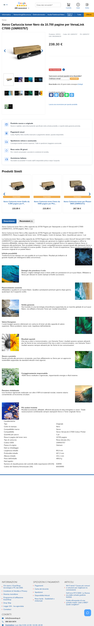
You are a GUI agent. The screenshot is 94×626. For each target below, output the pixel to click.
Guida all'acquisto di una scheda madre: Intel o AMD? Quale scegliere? (77, 602)
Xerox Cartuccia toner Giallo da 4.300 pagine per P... (16, 203)
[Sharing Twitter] (56, 95)
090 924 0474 (10, 622)
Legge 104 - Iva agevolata (13, 606)
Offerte (89, 15)
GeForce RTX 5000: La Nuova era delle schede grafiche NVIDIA (78, 595)
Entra (87, 8)
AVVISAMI (74, 79)
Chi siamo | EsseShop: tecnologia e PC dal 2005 (13, 587)
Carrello (68, 8)
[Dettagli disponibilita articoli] (63, 70)
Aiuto (78, 8)
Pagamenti (39, 586)
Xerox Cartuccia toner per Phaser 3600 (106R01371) (77, 203)
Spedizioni (39, 592)
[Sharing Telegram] (71, 95)
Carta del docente (42, 589)
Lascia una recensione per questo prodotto (63, 104)
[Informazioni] (78, 4)
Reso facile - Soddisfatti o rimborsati (44, 600)
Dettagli (80, 84)
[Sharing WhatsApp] (66, 95)
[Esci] (87, 5)
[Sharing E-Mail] (61, 95)
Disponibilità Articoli (42, 595)
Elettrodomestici (39, 15)
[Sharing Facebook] (51, 95)
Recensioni (26, 221)
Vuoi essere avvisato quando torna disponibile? (65, 76)
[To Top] (88, 620)
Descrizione (9, 221)
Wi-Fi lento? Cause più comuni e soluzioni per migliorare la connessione (78, 588)
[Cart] (68, 6)
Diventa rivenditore (10, 594)
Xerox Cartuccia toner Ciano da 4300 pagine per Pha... (47, 203)
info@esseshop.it (12, 618)
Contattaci (7, 609)
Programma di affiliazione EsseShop (13, 599)
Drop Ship (7, 603)
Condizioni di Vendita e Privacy (15, 591)
